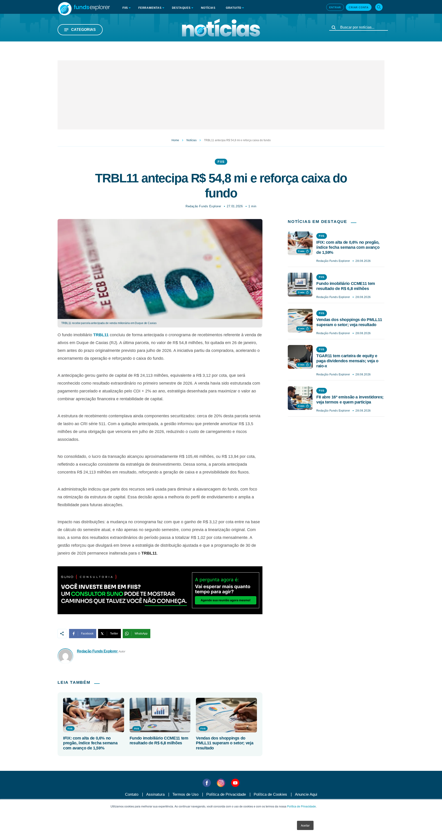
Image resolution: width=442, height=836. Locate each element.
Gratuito (233, 7)
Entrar (335, 7)
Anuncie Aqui (306, 794)
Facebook (87, 633)
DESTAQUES (181, 7)
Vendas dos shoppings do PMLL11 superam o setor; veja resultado (224, 743)
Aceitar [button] (305, 825)
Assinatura (155, 794)
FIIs (221, 162)
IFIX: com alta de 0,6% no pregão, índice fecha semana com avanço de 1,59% (90, 743)
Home (175, 140)
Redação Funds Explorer (203, 206)
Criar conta (359, 7)
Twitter (114, 633)
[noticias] (221, 27)
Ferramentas (150, 7)
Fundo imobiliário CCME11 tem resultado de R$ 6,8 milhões (159, 740)
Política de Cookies (270, 794)
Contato (131, 794)
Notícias (208, 7)
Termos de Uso (185, 794)
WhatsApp (141, 633)
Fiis (125, 7)
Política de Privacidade (301, 806)
